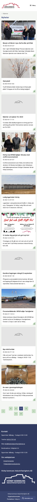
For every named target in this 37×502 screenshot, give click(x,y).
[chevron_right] (34, 411)
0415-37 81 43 (11, 439)
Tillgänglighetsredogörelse (11, 464)
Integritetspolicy (8, 461)
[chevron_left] (3, 411)
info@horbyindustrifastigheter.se (15, 444)
